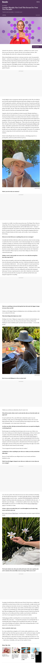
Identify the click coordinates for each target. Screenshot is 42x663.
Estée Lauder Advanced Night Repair (10, 513)
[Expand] (37, 652)
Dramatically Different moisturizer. (28, 225)
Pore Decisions (36, 46)
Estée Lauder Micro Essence (26, 496)
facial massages (26, 433)
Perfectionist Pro (29, 498)
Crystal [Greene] (28, 438)
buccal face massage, (29, 434)
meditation (11, 267)
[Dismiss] (40, 652)
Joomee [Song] (33, 436)
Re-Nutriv (8, 498)
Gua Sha (20, 434)
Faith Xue (4, 15)
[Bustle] (5, 2)
